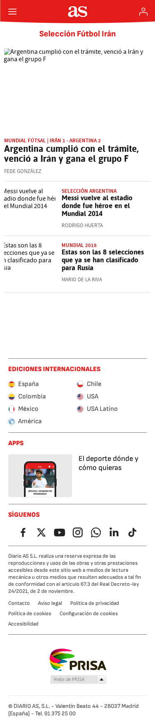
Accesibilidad (23, 624)
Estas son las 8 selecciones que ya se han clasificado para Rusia (103, 260)
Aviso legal (50, 603)
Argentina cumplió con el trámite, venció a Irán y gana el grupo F (71, 153)
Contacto (19, 603)
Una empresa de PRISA (77, 659)
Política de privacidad (94, 603)
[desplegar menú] (12, 11)
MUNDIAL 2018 (79, 245)
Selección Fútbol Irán (77, 34)
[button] (78, 680)
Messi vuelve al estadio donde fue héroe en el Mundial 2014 (97, 206)
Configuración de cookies (89, 613)
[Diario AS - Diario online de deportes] (77, 11)
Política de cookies (29, 613)
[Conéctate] (143, 12)
